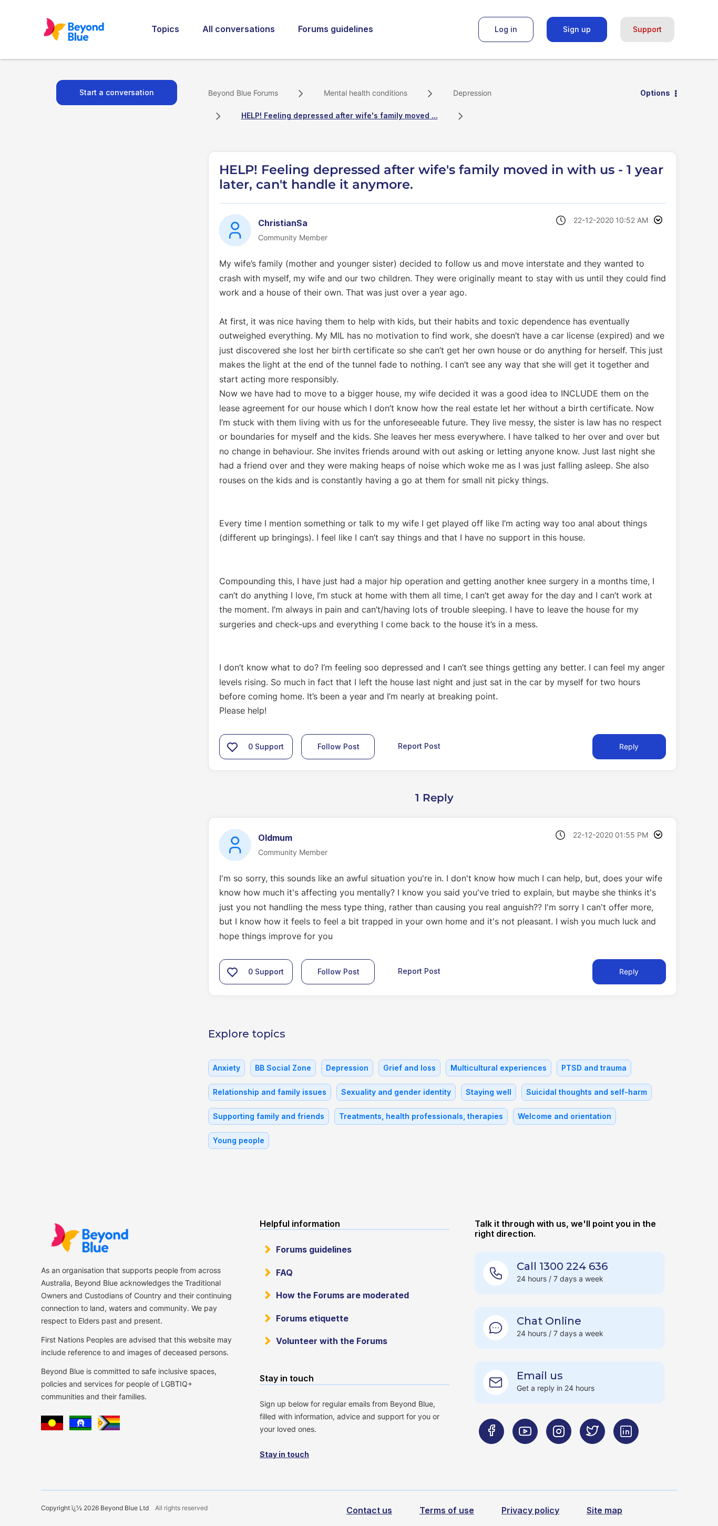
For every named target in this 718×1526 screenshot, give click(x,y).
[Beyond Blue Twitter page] (592, 1451)
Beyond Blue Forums (88, 29)
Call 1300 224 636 (562, 1266)
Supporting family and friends (268, 1116)
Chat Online (549, 1321)
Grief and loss (409, 1067)
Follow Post (338, 746)
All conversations (238, 29)
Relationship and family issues (269, 1091)
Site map (604, 1510)
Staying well (488, 1091)
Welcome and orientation (564, 1116)
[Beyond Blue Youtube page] (525, 1451)
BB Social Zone (283, 1067)
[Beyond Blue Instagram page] (559, 1451)
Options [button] (655, 92)
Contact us (369, 1510)
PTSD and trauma (594, 1067)
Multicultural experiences (498, 1067)
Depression (472, 92)
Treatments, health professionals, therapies (421, 1116)
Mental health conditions (365, 92)
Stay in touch (284, 1454)
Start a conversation (116, 92)
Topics (165, 29)
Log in (506, 29)
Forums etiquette (312, 1318)
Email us (540, 1375)
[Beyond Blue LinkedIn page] (626, 1451)
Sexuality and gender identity (396, 1091)
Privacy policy (530, 1510)
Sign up (577, 29)
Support (647, 29)
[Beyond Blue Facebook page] (491, 1451)
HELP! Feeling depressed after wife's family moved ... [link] (339, 115)
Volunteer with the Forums (331, 1341)
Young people (238, 1140)
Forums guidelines (335, 29)
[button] (232, 747)
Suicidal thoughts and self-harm (586, 1091)
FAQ (284, 1272)
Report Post (419, 745)
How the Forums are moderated (342, 1295)
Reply (629, 746)
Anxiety (226, 1067)
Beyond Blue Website (89, 1238)
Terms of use (446, 1510)
